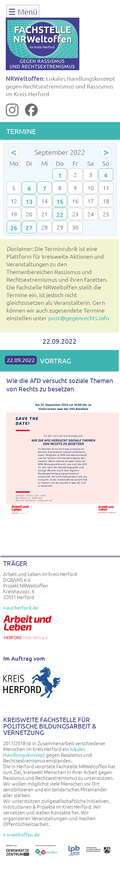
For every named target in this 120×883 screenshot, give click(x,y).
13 (29, 201)
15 (59, 201)
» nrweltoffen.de (21, 834)
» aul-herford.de (20, 607)
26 (13, 228)
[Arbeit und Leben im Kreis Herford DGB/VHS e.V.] (28, 641)
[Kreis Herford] (32, 696)
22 (59, 215)
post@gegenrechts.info (78, 317)
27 (29, 228)
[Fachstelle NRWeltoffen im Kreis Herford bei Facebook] (31, 114)
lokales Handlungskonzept (44, 752)
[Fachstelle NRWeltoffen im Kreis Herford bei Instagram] (12, 114)
